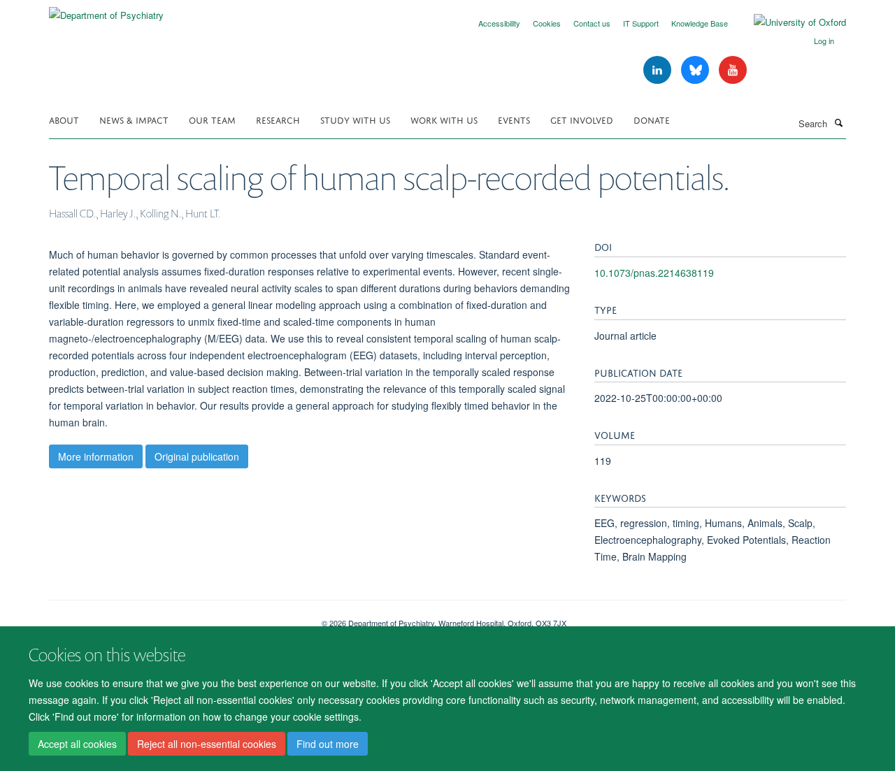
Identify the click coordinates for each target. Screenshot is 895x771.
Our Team (212, 119)
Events (514, 119)
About (64, 119)
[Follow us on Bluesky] (696, 70)
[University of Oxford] (789, 22)
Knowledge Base (699, 23)
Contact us (591, 23)
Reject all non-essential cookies (206, 744)
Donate (651, 119)
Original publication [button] (197, 456)
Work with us (444, 119)
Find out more (327, 744)
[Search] (838, 122)
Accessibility (499, 23)
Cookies (547, 23)
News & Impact (134, 119)
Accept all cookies (77, 744)
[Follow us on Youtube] (733, 70)
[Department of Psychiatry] (106, 10)
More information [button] (96, 456)
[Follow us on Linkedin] (658, 70)
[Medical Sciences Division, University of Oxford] (175, 617)
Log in (824, 40)
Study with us (355, 119)
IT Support (641, 23)
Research (278, 119)
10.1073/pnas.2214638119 (654, 273)
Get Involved (581, 119)
